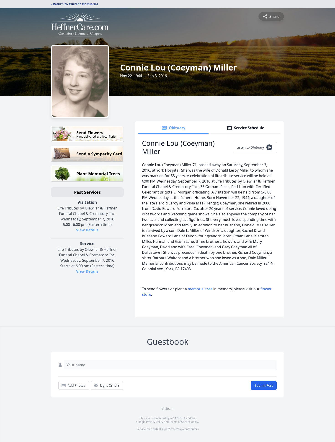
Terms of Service (180, 422)
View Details (87, 230)
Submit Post (264, 385)
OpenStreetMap (172, 429)
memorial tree (200, 288)
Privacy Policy (154, 422)
